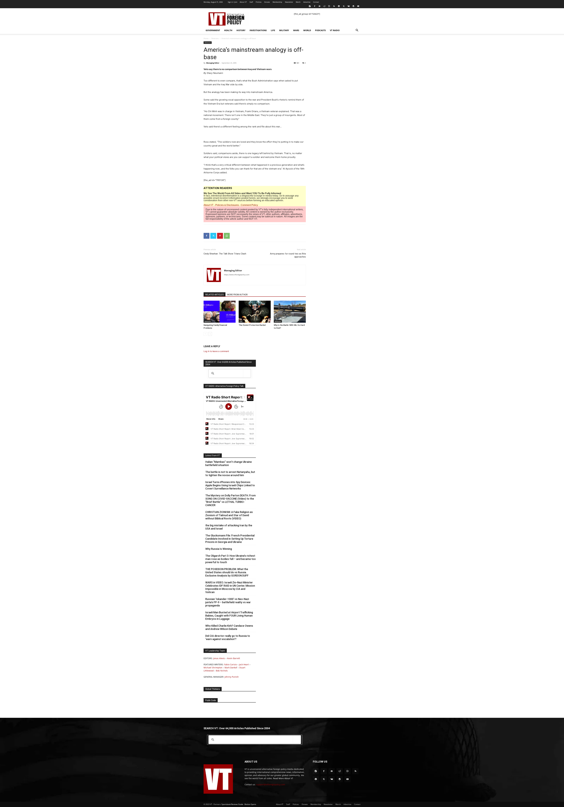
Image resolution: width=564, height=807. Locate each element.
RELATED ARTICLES (214, 294)
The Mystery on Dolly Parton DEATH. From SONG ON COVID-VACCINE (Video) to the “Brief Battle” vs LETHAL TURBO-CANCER (230, 500)
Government (213, 30)
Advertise (306, 2)
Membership (277, 2)
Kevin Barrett (233, 658)
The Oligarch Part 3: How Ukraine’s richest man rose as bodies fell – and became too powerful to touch (230, 559)
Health (228, 30)
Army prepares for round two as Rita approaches (288, 255)
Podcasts (320, 30)
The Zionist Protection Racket (252, 325)
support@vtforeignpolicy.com (270, 784)
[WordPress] (353, 6)
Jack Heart (244, 664)
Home (206, 38)
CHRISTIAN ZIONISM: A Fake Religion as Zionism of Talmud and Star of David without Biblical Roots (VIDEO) (229, 515)
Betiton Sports (250, 804)
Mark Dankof (231, 667)
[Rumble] (329, 6)
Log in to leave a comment (216, 351)
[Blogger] (310, 6)
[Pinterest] (220, 236)
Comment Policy (249, 205)
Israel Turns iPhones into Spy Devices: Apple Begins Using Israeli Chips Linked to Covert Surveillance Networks (230, 485)
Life (273, 30)
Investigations (258, 30)
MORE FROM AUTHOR (237, 294)
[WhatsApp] (227, 236)
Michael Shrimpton (213, 667)
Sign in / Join (232, 2)
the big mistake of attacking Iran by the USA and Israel (228, 527)
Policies (258, 2)
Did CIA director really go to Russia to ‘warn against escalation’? (227, 637)
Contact (316, 2)
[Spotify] (339, 6)
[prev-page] (205, 334)
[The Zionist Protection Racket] (255, 312)
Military (284, 30)
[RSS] (334, 6)
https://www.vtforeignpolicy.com (236, 275)
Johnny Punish (232, 676)
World (307, 30)
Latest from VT (212, 455)
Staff (251, 2)
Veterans (215, 38)
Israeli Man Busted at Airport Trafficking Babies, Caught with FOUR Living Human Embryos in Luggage (229, 615)
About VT (243, 2)
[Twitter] (343, 6)
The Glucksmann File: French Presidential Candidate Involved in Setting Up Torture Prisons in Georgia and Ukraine (230, 538)
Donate (267, 2)
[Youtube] (358, 6)
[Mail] (319, 6)
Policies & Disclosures (227, 205)
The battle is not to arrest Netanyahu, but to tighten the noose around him (230, 473)
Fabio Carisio (230, 664)
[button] (356, 30)
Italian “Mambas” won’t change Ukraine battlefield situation (228, 463)
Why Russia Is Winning (218, 548)
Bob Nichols (222, 670)
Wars (296, 30)
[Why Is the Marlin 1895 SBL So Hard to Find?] (290, 312)
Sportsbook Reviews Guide (232, 804)
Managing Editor (212, 63)
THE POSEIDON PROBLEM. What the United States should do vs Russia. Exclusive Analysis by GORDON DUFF (227, 572)
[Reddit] (324, 6)
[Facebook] (314, 6)
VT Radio (335, 30)
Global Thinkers (212, 689)
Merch (298, 2)
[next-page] (210, 334)
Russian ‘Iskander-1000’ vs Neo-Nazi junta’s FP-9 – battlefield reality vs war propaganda (228, 602)
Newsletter (289, 2)
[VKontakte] (348, 6)
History (240, 30)
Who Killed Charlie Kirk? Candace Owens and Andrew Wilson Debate (229, 627)
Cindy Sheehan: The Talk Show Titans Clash (225, 253)
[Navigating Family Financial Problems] (220, 312)
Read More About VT (283, 778)
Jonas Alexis (219, 658)
